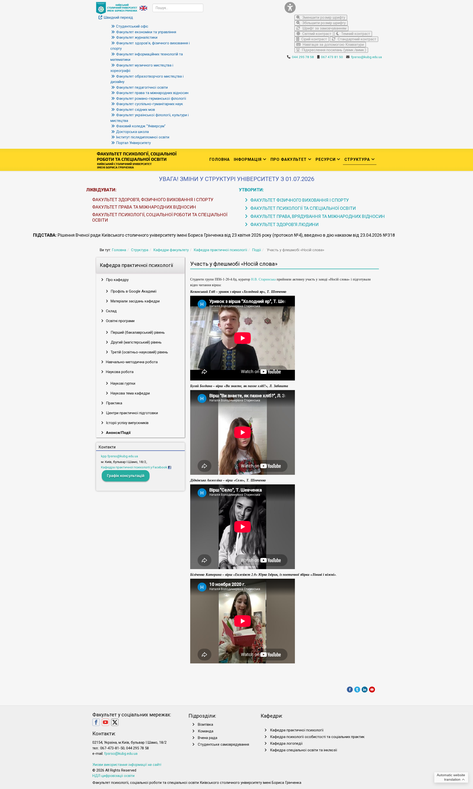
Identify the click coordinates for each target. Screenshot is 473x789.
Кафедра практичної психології (220, 250)
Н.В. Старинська (263, 279)
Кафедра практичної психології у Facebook (134, 467)
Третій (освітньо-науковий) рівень (139, 352)
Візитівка (205, 724)
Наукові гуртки (122, 383)
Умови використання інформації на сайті (126, 764)
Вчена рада (207, 738)
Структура (357, 159)
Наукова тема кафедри (130, 393)
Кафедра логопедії (286, 743)
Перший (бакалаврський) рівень (137, 332)
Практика (113, 403)
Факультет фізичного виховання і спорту (299, 200)
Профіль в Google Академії (133, 291)
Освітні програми (120, 321)
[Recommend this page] (372, 689)
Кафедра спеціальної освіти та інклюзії (303, 750)
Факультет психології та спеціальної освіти (302, 208)
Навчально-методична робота (131, 362)
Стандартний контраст (356, 39)
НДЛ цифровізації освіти (113, 775)
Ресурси (326, 159)
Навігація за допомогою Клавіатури (333, 44)
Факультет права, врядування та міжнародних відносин (317, 216)
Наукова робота (119, 372)
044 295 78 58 (303, 57)
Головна (219, 159)
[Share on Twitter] (357, 689)
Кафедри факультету (171, 250)
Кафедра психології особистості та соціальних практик (317, 737)
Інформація (248, 159)
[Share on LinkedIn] (365, 689)
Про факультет (288, 159)
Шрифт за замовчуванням (323, 28)
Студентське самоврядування (223, 744)
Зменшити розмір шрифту (323, 17)
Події (256, 250)
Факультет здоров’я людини (284, 224)
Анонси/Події (118, 432)
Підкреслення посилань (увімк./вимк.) (333, 50)
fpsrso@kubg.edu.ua (366, 57)
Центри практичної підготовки (131, 413)
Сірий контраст (313, 39)
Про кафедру (117, 280)
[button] (331, 7)
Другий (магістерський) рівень (136, 342)
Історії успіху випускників (127, 423)
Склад (111, 311)
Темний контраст (355, 34)
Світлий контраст (316, 34)
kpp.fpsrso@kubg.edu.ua (119, 456)
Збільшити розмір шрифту (323, 23)
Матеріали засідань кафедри (135, 301)
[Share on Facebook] (350, 689)
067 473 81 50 (332, 57)
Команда (205, 731)
